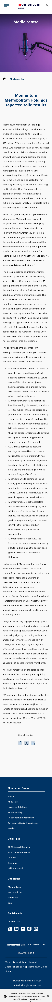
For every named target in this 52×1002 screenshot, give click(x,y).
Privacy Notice (34, 999)
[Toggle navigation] (6, 6)
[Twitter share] (26, 743)
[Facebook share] (20, 743)
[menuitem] (29, 6)
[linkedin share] (33, 743)
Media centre (17, 79)
